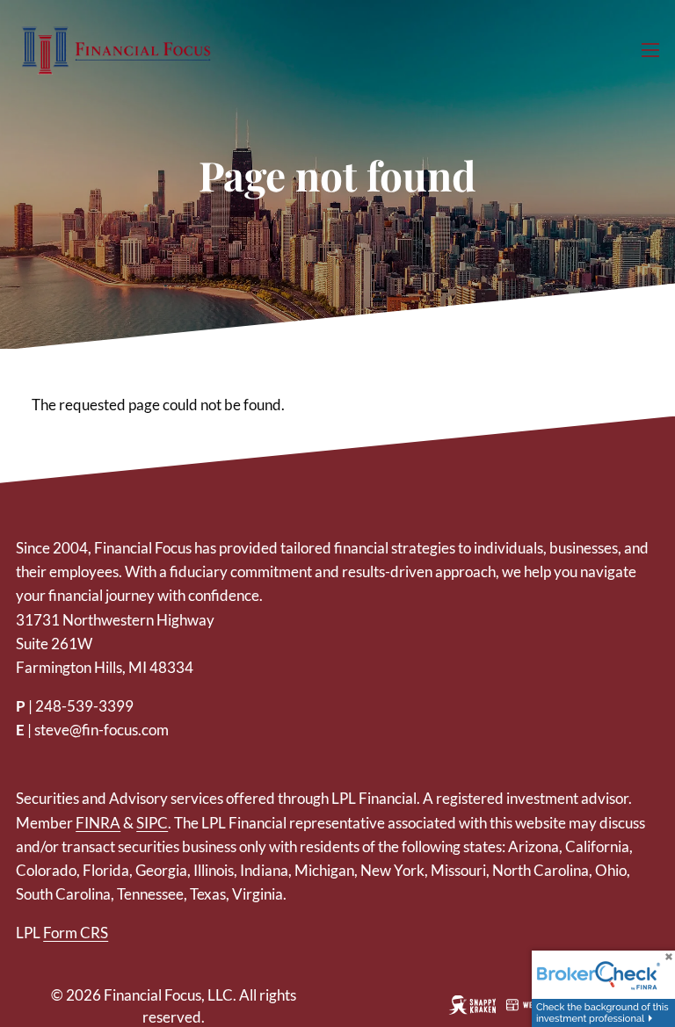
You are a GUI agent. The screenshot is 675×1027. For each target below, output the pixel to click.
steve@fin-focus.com (101, 729)
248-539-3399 (84, 706)
